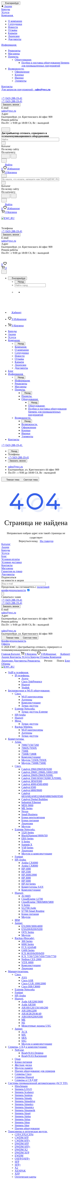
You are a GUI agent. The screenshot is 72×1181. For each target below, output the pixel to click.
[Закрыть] (4, 272)
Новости (13, 27)
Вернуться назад (28, 541)
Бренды (5, 550)
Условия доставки (11, 562)
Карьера (12, 33)
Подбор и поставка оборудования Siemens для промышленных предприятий (45, 64)
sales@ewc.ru (8, 110)
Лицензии (14, 36)
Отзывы (12, 30)
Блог (4, 556)
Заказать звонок (11, 104)
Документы (14, 39)
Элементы (20, 80)
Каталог (6, 544)
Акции (5, 547)
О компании (15, 21)
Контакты (7, 565)
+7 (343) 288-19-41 (11, 98)
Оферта (5, 644)
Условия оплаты (10, 559)
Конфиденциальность (13, 640)
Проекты (13, 56)
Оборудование (23, 59)
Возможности (16, 68)
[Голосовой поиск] (5, 156)
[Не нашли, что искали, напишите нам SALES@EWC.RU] (13, 156)
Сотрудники (15, 24)
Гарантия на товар (11, 571)
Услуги (5, 553)
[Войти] (2, 260)
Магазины (14, 53)
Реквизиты (14, 50)
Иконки (19, 77)
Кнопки (19, 74)
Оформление (22, 71)
